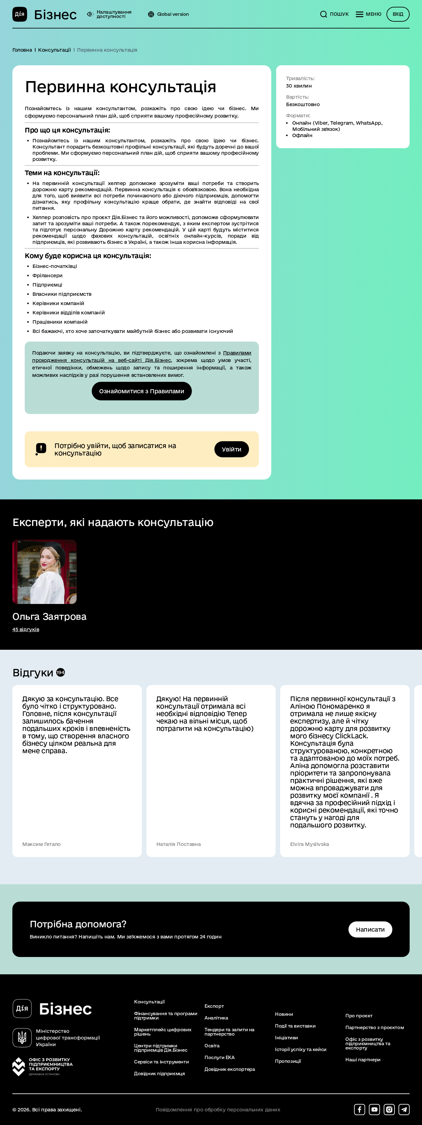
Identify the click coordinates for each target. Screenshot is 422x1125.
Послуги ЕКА (220, 1057)
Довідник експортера (230, 1069)
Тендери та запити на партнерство (230, 1032)
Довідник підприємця (159, 1073)
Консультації (149, 1002)
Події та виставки (295, 1026)
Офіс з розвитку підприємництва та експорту (367, 1043)
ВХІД (398, 14)
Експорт (214, 1006)
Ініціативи (286, 1038)
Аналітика (216, 1018)
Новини (284, 1014)
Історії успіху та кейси (301, 1049)
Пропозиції (288, 1061)
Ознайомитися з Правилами (141, 391)
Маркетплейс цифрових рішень (163, 1032)
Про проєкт (359, 1016)
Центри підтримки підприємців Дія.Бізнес (160, 1048)
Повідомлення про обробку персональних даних (218, 1109)
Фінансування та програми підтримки (165, 1015)
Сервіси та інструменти (161, 1062)
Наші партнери (363, 1060)
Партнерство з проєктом (374, 1027)
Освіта (212, 1046)
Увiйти (232, 449)
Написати (370, 929)
